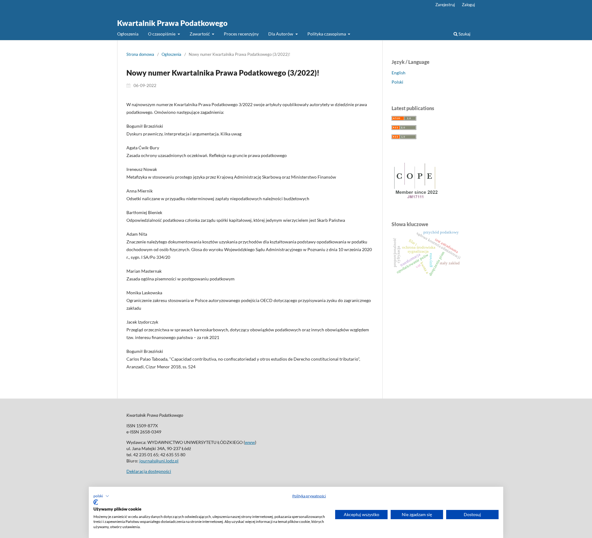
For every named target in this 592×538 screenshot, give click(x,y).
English (398, 72)
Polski (397, 82)
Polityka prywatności (309, 496)
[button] (101, 496)
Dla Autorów (281, 33)
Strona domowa (140, 54)
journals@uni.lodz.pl (159, 460)
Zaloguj (468, 4)
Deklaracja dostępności (148, 471)
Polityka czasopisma (327, 33)
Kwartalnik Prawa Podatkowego (172, 23)
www (250, 442)
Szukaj (464, 33)
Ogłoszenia (127, 33)
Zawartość (200, 33)
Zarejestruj (445, 4)
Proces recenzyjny (241, 33)
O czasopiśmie (162, 33)
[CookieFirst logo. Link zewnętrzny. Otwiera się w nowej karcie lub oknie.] (95, 502)
